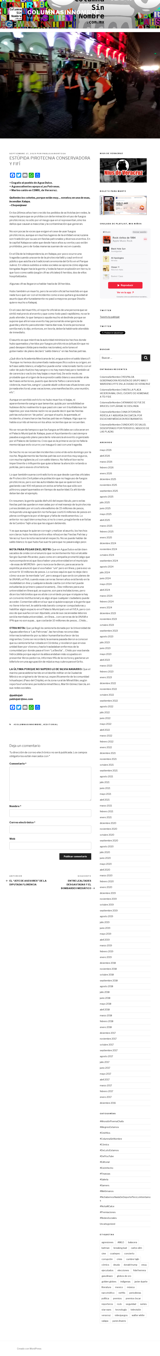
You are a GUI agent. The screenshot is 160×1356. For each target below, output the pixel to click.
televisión (136, 1309)
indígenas (125, 1281)
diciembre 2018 (108, 963)
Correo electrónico (22, 822)
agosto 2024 (106, 566)
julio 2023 (105, 642)
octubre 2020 (107, 834)
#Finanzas (105, 1173)
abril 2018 (105, 1009)
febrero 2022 (106, 741)
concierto (129, 1253)
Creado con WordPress (29, 1348)
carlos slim (136, 1248)
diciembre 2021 (108, 753)
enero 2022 (106, 747)
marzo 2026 (106, 461)
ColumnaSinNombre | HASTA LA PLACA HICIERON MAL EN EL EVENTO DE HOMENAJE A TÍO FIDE (124, 393)
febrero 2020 (107, 881)
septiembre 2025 (109, 491)
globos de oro (124, 1276)
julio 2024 (105, 572)
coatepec (115, 1253)
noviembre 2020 (108, 829)
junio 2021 (105, 788)
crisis (119, 1259)
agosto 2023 (106, 636)
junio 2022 (105, 718)
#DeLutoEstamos (109, 1150)
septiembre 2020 (109, 840)
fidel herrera (139, 1270)
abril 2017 (105, 1079)
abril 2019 (105, 939)
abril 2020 (105, 869)
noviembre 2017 (108, 1038)
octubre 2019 (107, 904)
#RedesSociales (108, 1218)
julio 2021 (104, 782)
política (105, 1298)
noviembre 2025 (108, 485)
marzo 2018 (106, 1015)
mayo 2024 (106, 584)
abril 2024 (105, 590)
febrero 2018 (106, 1021)
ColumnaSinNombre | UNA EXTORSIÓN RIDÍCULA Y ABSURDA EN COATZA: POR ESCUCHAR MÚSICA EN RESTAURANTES (121, 415)
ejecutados (107, 1270)
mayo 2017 (105, 1073)
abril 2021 (105, 799)
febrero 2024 (107, 601)
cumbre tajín (132, 1259)
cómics (105, 1264)
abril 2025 (105, 520)
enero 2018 (106, 1027)
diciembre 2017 (108, 1033)
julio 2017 (104, 1062)
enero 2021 (106, 817)
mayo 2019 (105, 933)
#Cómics (104, 1144)
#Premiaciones (108, 1212)
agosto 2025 (106, 496)
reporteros (107, 1304)
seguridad (131, 1304)
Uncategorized (107, 1224)
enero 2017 (106, 1097)
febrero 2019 (106, 951)
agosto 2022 (106, 706)
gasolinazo (107, 1276)
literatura (106, 1287)
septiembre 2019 (109, 910)
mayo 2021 (105, 794)
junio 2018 (105, 998)
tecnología (121, 1309)
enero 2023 (106, 677)
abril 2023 (105, 660)
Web (12, 838)
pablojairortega (54, 153)
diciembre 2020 (108, 823)
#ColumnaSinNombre (28, 724)
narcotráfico (108, 1292)
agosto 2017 (106, 1056)
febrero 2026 (107, 467)
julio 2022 (105, 712)
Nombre (15, 806)
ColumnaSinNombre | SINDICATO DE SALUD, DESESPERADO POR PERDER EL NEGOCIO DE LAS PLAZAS (124, 428)
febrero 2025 (107, 531)
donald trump (130, 1264)
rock (119, 1304)
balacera (132, 1242)
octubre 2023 (107, 625)
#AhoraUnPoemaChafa (112, 1121)
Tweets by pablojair (110, 317)
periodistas (135, 1292)
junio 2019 (105, 928)
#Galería (104, 1179)
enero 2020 (106, 887)
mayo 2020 (106, 864)
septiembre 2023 (109, 630)
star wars (106, 1309)
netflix (122, 1292)
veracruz (106, 1315)
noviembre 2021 (108, 759)
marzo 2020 (106, 875)
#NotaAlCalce (107, 1206)
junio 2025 (105, 508)
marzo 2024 (106, 595)
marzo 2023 (106, 665)
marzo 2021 (106, 805)
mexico (119, 1287)
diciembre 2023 (108, 613)
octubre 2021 (107, 764)
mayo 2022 (105, 724)
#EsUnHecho (106, 1168)
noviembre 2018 (108, 969)
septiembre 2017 (109, 1050)
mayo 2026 (106, 450)
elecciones (123, 1270)
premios (117, 1298)
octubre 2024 (107, 555)
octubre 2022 (107, 694)
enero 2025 (106, 537)
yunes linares (119, 1321)
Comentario (17, 763)
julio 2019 (105, 922)
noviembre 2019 (108, 899)
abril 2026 (105, 455)
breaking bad (120, 1248)
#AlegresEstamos (109, 1127)
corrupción (107, 1259)
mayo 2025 (106, 514)
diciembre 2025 (108, 479)
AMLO (121, 1242)
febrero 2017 (106, 1091)
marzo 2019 (106, 945)
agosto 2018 (106, 986)
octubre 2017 (107, 1044)
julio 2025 (105, 502)
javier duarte (141, 1281)
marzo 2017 (106, 1085)
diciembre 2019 (108, 893)
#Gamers (104, 1185)
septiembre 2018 (109, 980)
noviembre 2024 (108, 549)
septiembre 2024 (109, 560)
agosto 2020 (107, 846)
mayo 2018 (105, 1003)
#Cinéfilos (105, 1133)
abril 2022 (105, 730)
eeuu (144, 1264)
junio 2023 (105, 648)
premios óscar (133, 1298)
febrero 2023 (106, 671)
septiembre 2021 (109, 770)
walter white (138, 1315)
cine (104, 1253)
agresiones (107, 1242)
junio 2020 (105, 858)
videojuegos (121, 1315)
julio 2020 (105, 852)
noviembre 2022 (108, 689)
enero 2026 (106, 473)
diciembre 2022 (108, 683)
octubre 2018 (107, 974)
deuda (116, 1264)
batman (106, 1248)
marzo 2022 (106, 735)
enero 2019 (106, 957)
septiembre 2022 (109, 700)
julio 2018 (105, 992)
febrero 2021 (106, 811)
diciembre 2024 (108, 543)
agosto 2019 (106, 916)
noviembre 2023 (108, 619)
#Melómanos (107, 1191)
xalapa (105, 1321)
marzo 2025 (106, 525)
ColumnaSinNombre (63, 12)
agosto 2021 (106, 776)
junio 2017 (105, 1067)
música (131, 1287)
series (143, 1304)
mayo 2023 (105, 654)
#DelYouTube (107, 1156)
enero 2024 (106, 607)
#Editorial (50, 724)
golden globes (109, 1281)
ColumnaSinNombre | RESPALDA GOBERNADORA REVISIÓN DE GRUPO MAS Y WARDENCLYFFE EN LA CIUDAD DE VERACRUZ (125, 380)
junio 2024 (105, 578)
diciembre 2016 (108, 1103)
